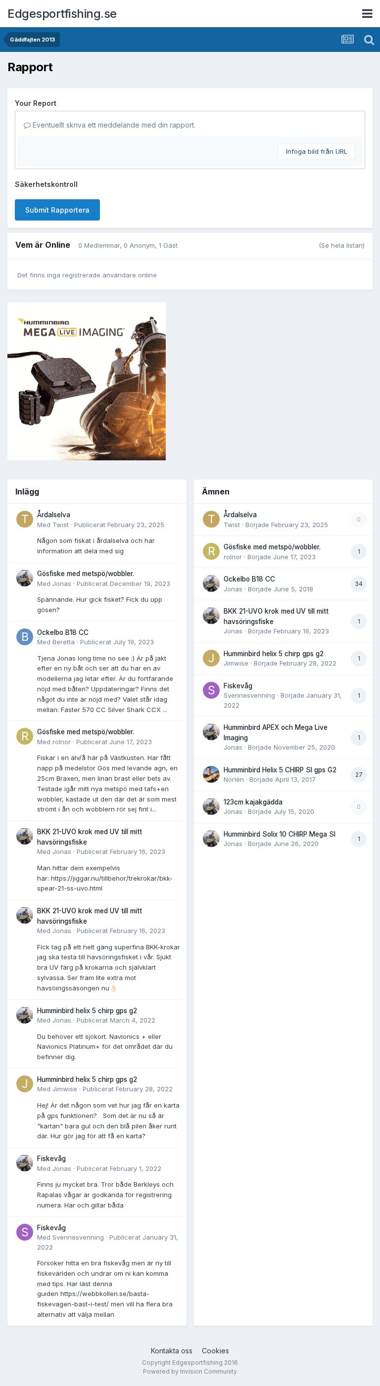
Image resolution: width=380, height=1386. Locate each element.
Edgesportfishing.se (62, 13)
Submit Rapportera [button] (57, 210)
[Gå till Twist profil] (24, 519)
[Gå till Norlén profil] (211, 774)
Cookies (215, 1350)
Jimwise (64, 1089)
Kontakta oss (171, 1350)
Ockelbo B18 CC (63, 632)
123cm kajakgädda (253, 802)
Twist (60, 525)
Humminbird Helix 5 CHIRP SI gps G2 (280, 770)
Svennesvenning (78, 1237)
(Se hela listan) (342, 245)
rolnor (61, 742)
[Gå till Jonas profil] (24, 578)
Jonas (61, 583)
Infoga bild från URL (316, 151)
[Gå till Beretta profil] (24, 636)
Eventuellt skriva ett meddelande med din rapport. (113, 125)
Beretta (63, 642)
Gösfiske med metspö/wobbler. (85, 574)
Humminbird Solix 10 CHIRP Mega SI (279, 834)
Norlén (234, 779)
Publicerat (119, 525)
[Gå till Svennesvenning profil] (24, 1232)
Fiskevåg (51, 1158)
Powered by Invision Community (190, 1371)
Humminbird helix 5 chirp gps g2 (87, 1011)
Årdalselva (53, 515)
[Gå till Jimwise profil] (24, 1083)
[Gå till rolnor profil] (24, 736)
